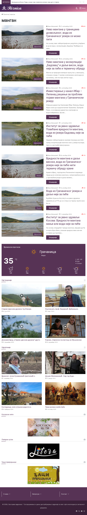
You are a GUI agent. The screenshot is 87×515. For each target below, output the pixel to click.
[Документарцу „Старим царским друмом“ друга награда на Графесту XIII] (22, 326)
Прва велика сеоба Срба (55, 407)
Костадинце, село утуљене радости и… (17, 407)
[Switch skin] (77, 8)
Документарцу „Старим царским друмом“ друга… (21, 340)
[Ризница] (12, 8)
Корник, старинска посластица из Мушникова (63, 340)
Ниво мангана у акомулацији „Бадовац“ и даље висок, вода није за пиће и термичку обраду (65, 65)
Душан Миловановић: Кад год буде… (60, 376)
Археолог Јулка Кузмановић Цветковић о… (19, 376)
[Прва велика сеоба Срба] (65, 393)
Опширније (53, 53)
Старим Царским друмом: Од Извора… (17, 309)
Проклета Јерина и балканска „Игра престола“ (28, 2)
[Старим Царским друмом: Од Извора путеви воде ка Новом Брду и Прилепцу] (22, 295)
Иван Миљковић (53, 26)
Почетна (6, 14)
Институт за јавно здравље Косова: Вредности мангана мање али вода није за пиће (63, 220)
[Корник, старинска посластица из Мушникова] (65, 326)
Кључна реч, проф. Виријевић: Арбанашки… (62, 309)
